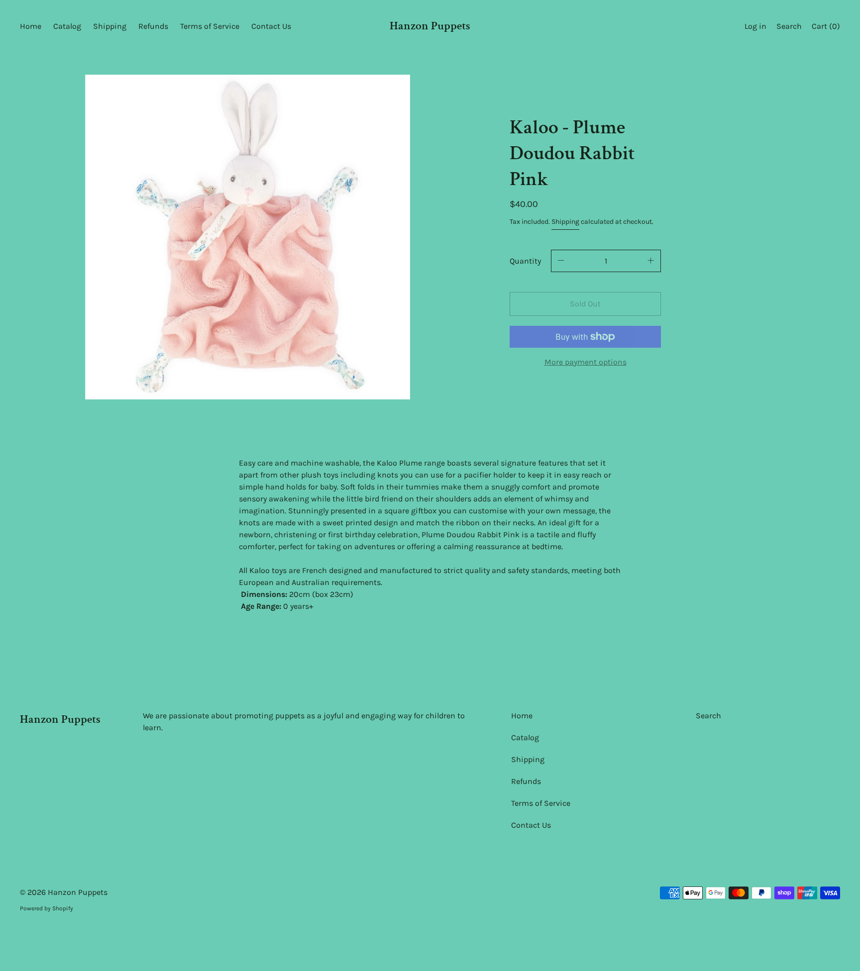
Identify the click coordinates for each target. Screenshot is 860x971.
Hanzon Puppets (430, 26)
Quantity (525, 261)
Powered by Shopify (46, 908)
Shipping (565, 221)
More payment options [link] (585, 362)
